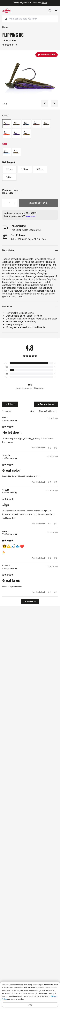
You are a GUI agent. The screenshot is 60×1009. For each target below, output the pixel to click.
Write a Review (49, 405)
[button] (9, 45)
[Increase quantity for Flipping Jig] (14, 203)
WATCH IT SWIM (48, 55)
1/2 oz (9, 169)
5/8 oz (9, 177)
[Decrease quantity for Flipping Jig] (4, 203)
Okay (30, 1005)
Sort (32, 411)
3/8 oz (40, 169)
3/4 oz (24, 169)
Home (5, 27)
